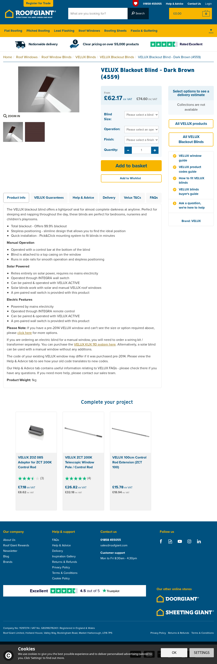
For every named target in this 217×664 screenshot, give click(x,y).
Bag (182, 13)
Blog (6, 556)
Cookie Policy (61, 578)
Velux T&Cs (132, 197)
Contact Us (194, 4)
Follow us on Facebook (160, 541)
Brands (8, 562)
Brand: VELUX (191, 221)
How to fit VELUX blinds (191, 180)
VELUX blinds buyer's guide (189, 191)
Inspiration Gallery (64, 556)
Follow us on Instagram (189, 541)
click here (24, 332)
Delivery (109, 197)
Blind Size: (108, 116)
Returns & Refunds (64, 562)
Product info (16, 197)
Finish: (109, 139)
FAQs (154, 197)
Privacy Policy (61, 567)
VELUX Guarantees (49, 197)
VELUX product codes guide (190, 169)
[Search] (138, 13)
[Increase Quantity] (155, 150)
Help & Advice (83, 197)
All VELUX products (191, 123)
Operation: (112, 129)
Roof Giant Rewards (16, 545)
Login (208, 4)
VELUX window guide (190, 158)
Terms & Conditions (65, 573)
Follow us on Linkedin (199, 541)
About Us (9, 540)
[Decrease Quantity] (128, 150)
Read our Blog (170, 541)
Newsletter (10, 551)
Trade (38, 3)
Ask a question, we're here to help (192, 205)
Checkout (203, 13)
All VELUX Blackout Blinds (191, 139)
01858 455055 (110, 540)
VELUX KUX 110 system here (95, 344)
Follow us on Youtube (179, 541)
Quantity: (111, 149)
